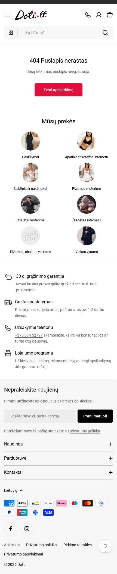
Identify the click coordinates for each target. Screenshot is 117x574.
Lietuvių (10, 490)
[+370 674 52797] (88, 15)
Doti (20, 564)
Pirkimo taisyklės (77, 545)
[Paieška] (105, 32)
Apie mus (12, 545)
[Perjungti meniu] (7, 15)
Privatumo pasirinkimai (23, 554)
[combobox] (58, 32)
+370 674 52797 (29, 335)
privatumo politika (85, 431)
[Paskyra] (99, 15)
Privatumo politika (41, 545)
